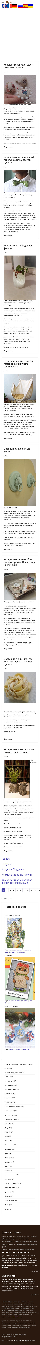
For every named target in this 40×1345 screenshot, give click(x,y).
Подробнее (34, 1271)
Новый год (12, 1049)
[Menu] (3, 2)
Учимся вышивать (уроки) (17, 874)
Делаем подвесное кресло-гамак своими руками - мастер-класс (19, 363)
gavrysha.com (30, 1340)
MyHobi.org (18, 1327)
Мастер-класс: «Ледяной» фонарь (18, 247)
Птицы (11, 1001)
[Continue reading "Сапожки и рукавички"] (20, 1028)
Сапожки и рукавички (11, 1006)
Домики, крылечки (19, 952)
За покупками (9, 955)
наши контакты (16, 1317)
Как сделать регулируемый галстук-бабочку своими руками (19, 159)
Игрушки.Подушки (13, 869)
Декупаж (7, 864)
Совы (14, 1001)
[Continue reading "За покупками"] (20, 978)
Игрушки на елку (24, 1049)
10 (35, 890)
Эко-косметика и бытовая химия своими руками (17, 881)
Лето (11, 952)
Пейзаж (7, 952)
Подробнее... (8, 147)
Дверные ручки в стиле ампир (17, 450)
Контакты (14, 1334)
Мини (17, 1049)
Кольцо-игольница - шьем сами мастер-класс (18, 66)
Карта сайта (6, 1334)
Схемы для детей (22, 1001)
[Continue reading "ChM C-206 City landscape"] (20, 933)
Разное (6, 72)
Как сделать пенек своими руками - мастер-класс (19, 751)
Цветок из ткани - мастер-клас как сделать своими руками (18, 661)
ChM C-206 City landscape (12, 915)
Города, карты (26, 950)
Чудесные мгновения (15, 950)
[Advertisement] (20, 29)
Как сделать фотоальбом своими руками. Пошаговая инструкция (19, 562)
